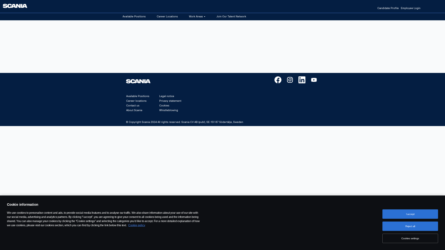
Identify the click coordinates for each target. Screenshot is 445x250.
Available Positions (134, 16)
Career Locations (167, 16)
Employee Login (410, 8)
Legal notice (166, 96)
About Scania (134, 110)
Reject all (410, 226)
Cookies (164, 105)
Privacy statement (170, 101)
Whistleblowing (168, 110)
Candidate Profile (388, 8)
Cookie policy (136, 225)
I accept (410, 214)
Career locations (136, 101)
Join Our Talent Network (231, 16)
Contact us (132, 105)
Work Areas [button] (196, 16)
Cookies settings (410, 238)
